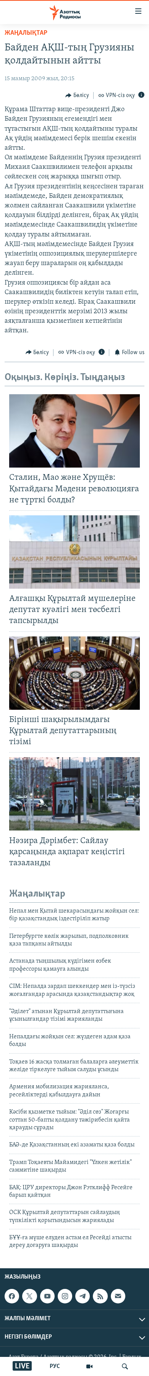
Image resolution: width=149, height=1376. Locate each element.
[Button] (77, 95)
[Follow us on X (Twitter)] (29, 1296)
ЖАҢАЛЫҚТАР (26, 33)
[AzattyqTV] (89, 1366)
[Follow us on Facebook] (12, 1296)
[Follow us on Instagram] (65, 1296)
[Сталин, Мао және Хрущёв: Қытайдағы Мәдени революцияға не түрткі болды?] (74, 431)
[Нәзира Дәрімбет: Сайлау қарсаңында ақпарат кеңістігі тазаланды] (74, 793)
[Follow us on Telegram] (82, 1296)
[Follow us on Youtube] (47, 1296)
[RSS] (100, 1296)
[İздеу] (124, 1366)
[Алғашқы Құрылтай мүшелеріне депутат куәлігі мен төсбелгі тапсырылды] (74, 552)
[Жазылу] (118, 1296)
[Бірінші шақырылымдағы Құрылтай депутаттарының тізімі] (74, 673)
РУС (55, 1366)
